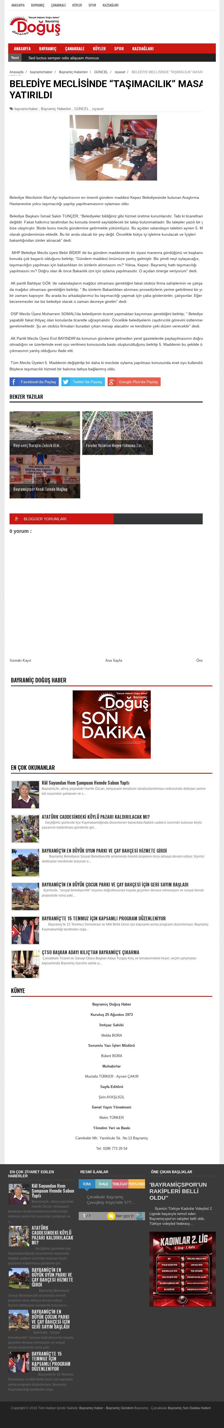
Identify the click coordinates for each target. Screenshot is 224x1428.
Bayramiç (38, 5)
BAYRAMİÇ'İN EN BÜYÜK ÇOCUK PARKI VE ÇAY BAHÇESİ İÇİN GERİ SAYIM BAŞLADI (115, 884)
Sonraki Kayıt (20, 660)
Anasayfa (18, 5)
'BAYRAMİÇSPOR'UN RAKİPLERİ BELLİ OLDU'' (178, 1191)
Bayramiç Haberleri (56, 109)
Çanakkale (58, 5)
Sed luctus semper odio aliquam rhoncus (63, 58)
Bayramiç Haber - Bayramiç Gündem (106, 1408)
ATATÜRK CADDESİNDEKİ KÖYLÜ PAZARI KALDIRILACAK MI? (96, 817)
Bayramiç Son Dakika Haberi (189, 1408)
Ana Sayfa (113, 660)
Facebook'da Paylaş (38, 382)
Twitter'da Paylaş (87, 382)
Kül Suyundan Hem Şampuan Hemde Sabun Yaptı (85, 782)
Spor (92, 5)
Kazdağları (111, 5)
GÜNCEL (81, 109)
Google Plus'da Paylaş (138, 382)
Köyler (77, 5)
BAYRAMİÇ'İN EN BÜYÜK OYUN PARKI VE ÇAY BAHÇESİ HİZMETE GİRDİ (104, 850)
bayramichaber (26, 109)
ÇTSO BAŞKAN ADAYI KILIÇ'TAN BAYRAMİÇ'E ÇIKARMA (90, 952)
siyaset (98, 109)
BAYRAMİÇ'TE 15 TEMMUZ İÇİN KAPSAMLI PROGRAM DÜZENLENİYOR (104, 918)
